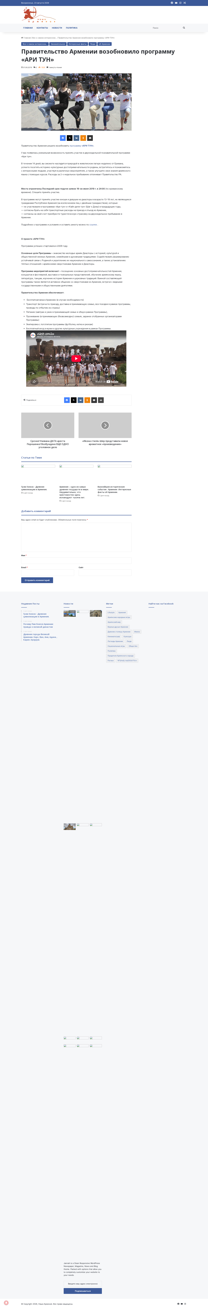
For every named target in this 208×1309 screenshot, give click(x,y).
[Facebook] (63, 138)
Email (24, 567)
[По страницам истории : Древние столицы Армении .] (96, 1047)
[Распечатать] (101, 400)
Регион (111, 660)
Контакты (42, 28)
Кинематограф (114, 636)
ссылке (93, 224)
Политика (71, 28)
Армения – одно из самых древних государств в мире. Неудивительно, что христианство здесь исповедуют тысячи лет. (74, 492)
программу (82, 145)
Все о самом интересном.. (44, 38)
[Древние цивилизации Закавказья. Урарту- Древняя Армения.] (83, 1047)
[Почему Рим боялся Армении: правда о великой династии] (83, 716)
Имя (24, 555)
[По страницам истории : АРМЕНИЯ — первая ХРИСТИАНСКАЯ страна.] (70, 1040)
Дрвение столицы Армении (119, 632)
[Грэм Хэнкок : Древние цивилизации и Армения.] (38, 474)
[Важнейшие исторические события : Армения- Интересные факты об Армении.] (115, 474)
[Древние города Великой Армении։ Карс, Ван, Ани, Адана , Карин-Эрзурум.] (96, 613)
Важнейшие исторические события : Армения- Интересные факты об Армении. (114, 489)
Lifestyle (111, 612)
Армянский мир (114, 622)
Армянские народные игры (119, 617)
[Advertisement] (162, 115)
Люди (92, 44)
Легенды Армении (115, 641)
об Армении (104, 44)
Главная (28, 28)
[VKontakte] (76, 138)
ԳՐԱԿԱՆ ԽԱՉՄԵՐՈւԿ (127, 660)
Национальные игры (116, 646)
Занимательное (58, 44)
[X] (69, 138)
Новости (57, 28)
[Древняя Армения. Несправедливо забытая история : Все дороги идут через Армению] (83, 1040)
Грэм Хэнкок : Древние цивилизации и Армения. (34, 488)
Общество (133, 646)
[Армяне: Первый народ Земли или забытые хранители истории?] (96, 929)
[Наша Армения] (39, 14)
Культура (127, 636)
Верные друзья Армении (118, 627)
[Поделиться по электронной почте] (90, 138)
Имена (137, 632)
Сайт (81, 567)
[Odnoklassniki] (83, 138)
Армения (122, 612)
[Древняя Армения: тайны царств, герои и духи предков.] (96, 1040)
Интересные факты (77, 44)
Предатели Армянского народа (120, 656)
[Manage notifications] (6, 1303)
